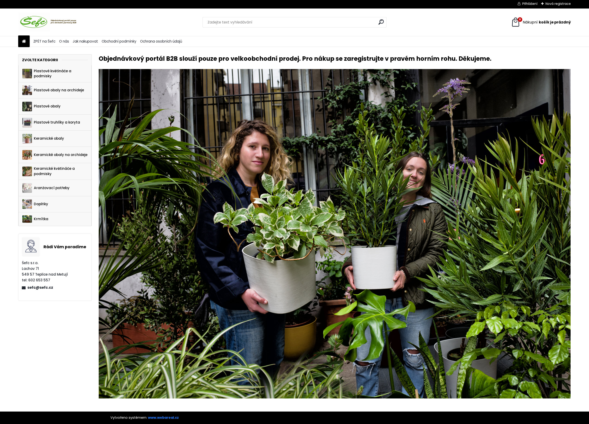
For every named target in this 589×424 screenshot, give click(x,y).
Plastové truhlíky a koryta (57, 122)
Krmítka (41, 218)
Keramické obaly (49, 138)
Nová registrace (558, 3)
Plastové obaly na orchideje (59, 90)
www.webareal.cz (163, 417)
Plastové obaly (47, 106)
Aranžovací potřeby (51, 187)
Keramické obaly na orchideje (60, 154)
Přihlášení (529, 3)
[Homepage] (24, 41)
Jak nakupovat (85, 41)
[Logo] (49, 22)
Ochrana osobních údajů (161, 41)
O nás (64, 41)
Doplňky (41, 204)
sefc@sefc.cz (40, 287)
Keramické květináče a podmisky (54, 171)
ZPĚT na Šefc (44, 41)
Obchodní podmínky (119, 41)
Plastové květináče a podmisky (52, 74)
